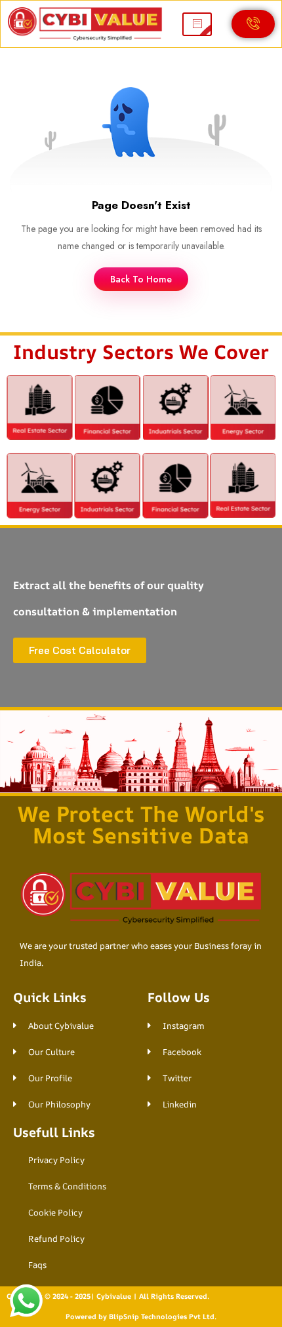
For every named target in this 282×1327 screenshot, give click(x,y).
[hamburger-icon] (197, 24)
